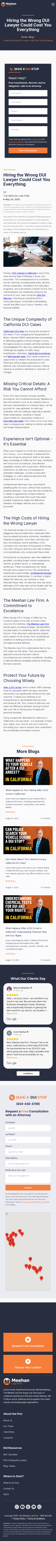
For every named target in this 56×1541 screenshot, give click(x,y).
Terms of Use (41, 1202)
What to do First (11, 1482)
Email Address (11, 1158)
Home (24, 37)
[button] (53, 4)
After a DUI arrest (12, 687)
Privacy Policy (36, 139)
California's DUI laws (13, 331)
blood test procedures (39, 353)
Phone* (8, 1146)
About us (7, 1420)
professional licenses (41, 573)
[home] (8, 4)
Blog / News (9, 1466)
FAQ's (6, 1494)
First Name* (10, 1122)
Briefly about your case (15, 1170)
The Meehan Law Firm (38, 624)
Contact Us (8, 1488)
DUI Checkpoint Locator (15, 1460)
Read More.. (11, 811)
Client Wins (8, 1431)
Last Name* (10, 1134)
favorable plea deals (13, 421)
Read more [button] (12, 1013)
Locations (8, 1437)
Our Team (8, 1426)
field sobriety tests (17, 356)
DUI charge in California (24, 273)
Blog (31, 37)
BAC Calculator (10, 1454)
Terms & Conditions (16, 142)
